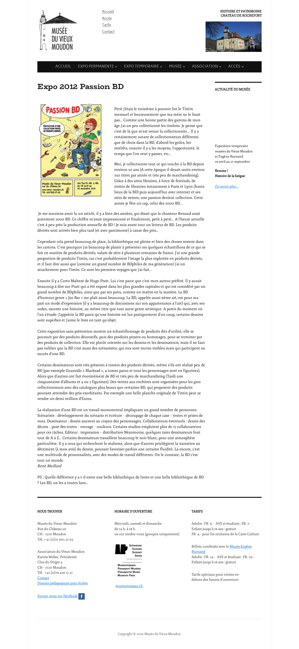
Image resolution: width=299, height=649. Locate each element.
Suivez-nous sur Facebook (57, 596)
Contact (108, 32)
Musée (175, 67)
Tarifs (106, 25)
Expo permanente (96, 67)
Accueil (108, 12)
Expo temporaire (141, 67)
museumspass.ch (129, 586)
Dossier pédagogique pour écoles (62, 583)
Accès (107, 19)
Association (205, 67)
